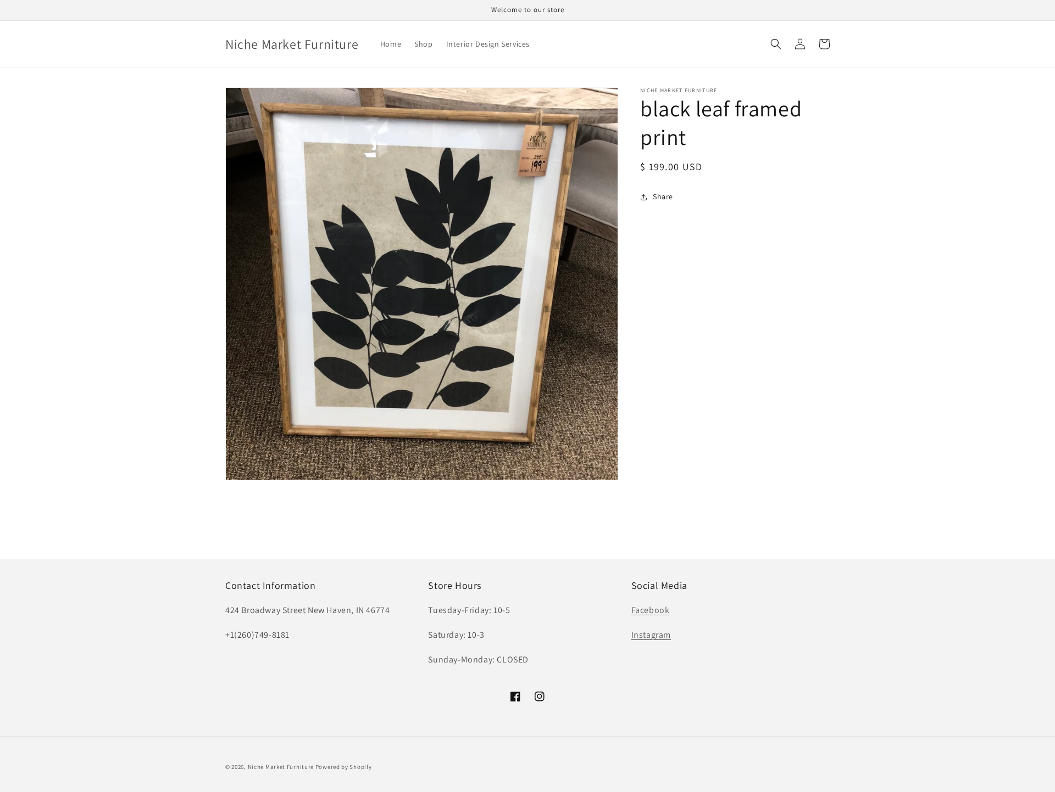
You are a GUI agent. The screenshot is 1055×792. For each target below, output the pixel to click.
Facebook (650, 610)
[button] (776, 44)
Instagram (651, 635)
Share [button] (663, 196)
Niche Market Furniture (281, 767)
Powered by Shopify (343, 767)
